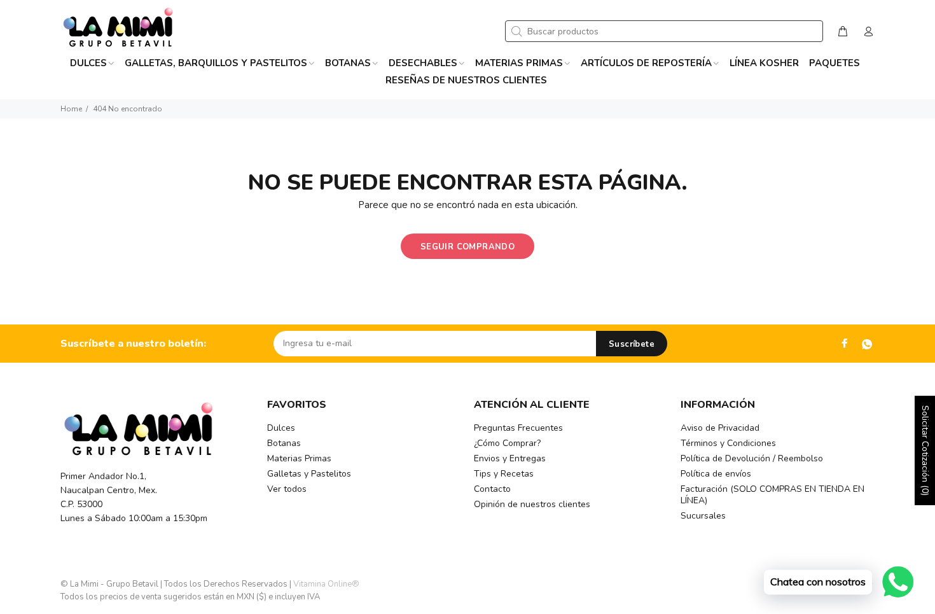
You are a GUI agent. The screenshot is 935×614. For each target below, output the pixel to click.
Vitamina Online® (326, 584)
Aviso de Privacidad (720, 428)
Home (71, 109)
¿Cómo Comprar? (507, 443)
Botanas (284, 443)
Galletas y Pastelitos (309, 474)
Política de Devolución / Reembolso (752, 458)
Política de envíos (716, 474)
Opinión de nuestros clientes (532, 504)
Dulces (281, 428)
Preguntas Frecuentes (518, 428)
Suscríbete (631, 344)
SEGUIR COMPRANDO (467, 247)
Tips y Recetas (504, 474)
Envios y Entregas (510, 458)
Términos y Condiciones (728, 443)
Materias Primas (299, 458)
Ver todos (287, 489)
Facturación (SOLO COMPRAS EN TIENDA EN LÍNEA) (772, 494)
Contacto (492, 489)
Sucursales (703, 516)
